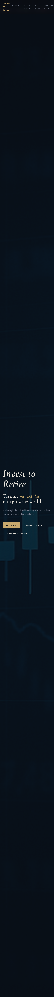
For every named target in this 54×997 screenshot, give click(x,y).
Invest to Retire (7, 6)
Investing (16, 5)
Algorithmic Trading (16, 533)
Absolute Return (34, 525)
